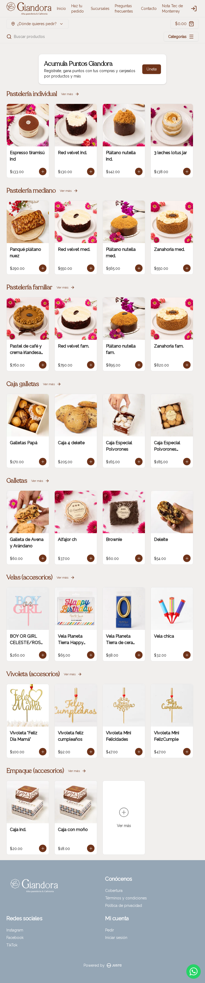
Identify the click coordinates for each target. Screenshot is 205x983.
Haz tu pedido (77, 8)
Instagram (14, 930)
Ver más (67, 94)
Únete (152, 69)
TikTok (11, 945)
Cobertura (114, 890)
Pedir (109, 930)
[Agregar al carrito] (42, 171)
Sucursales (100, 8)
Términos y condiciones (126, 898)
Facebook (14, 937)
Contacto (149, 8)
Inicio (61, 8)
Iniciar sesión (116, 937)
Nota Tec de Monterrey (172, 8)
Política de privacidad (123, 905)
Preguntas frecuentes (124, 8)
